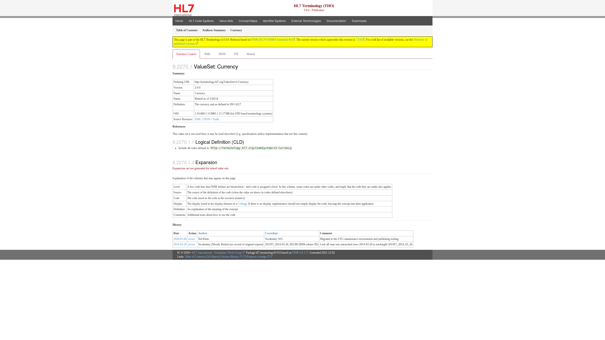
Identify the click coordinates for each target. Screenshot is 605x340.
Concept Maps (248, 21)
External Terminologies (306, 21)
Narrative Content (186, 54)
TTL (236, 54)
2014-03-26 (180, 244)
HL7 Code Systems (201, 21)
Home (179, 21)
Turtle (215, 119)
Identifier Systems (274, 21)
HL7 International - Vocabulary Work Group (217, 252)
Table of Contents (195, 256)
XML (207, 54)
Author (202, 233)
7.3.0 (358, 39)
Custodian (271, 233)
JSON (222, 54)
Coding (242, 203)
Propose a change (257, 256)
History (251, 54)
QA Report (213, 256)
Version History (230, 256)
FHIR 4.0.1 (298, 252)
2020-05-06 (180, 239)
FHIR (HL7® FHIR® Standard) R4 (271, 39)
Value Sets (226, 21)
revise (191, 239)
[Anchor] (240, 66)
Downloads (359, 21)
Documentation (336, 21)
